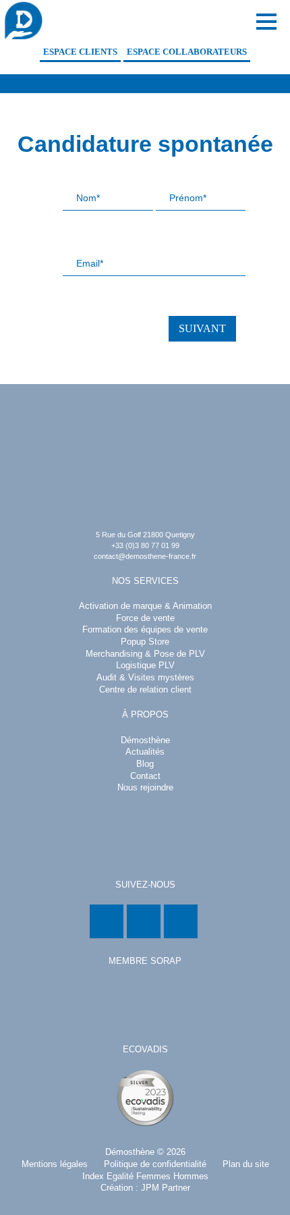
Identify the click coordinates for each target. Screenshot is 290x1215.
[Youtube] (181, 921)
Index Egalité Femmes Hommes (145, 1176)
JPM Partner (165, 1188)
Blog (145, 764)
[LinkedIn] (106, 921)
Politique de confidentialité (155, 1164)
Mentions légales (55, 1164)
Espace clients (80, 52)
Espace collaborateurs (187, 52)
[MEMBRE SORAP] (145, 1004)
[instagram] (144, 921)
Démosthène (129, 1152)
